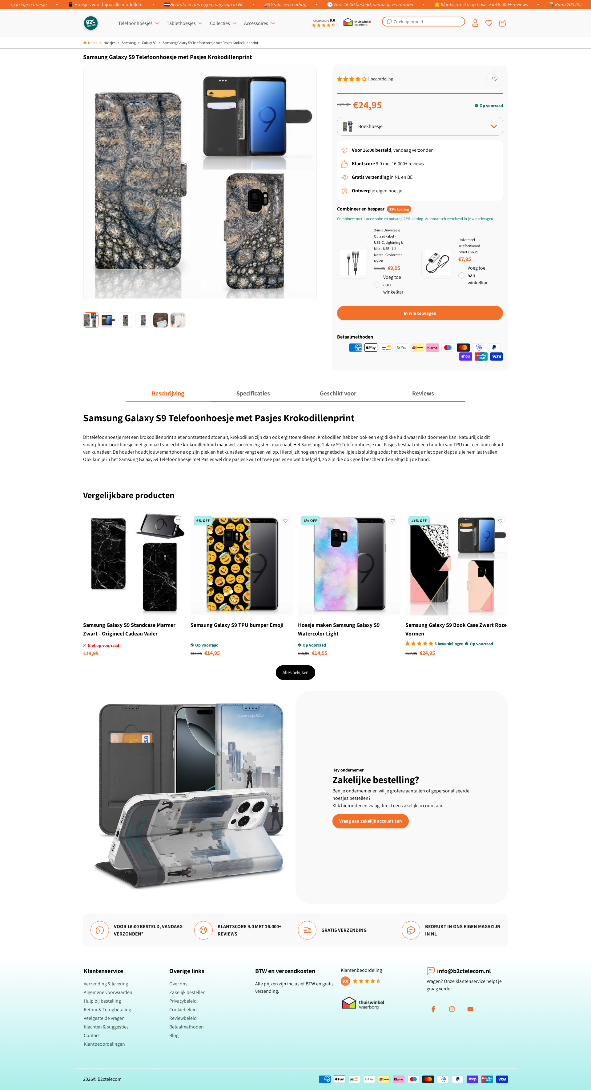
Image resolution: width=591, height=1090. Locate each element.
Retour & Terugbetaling (107, 1009)
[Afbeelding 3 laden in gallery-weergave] (125, 320)
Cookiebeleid (183, 1009)
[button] (423, 21)
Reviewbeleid (183, 1018)
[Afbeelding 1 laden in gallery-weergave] (90, 320)
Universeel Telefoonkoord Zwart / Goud (469, 245)
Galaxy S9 (149, 42)
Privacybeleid (183, 1001)
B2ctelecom (110, 1079)
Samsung (129, 42)
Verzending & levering (106, 983)
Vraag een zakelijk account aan (370, 821)
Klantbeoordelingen (104, 1044)
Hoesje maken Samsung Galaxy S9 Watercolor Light (339, 629)
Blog (174, 1035)
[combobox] (423, 21)
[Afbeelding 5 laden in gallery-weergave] (160, 320)
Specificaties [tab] (253, 393)
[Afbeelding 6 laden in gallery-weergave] (178, 320)
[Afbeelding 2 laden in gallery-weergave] (108, 320)
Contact (92, 1035)
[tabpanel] (295, 437)
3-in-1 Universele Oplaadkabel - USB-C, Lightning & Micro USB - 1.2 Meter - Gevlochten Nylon (388, 245)
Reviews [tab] (423, 393)
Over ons (178, 983)
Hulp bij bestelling (102, 1001)
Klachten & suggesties (106, 1027)
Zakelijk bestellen (187, 992)
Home (92, 42)
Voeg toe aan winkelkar (393, 284)
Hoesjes (109, 42)
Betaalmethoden (186, 1027)
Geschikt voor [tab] (338, 393)
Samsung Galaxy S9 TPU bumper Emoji (237, 624)
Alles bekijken (295, 672)
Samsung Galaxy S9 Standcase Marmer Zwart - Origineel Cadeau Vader (129, 629)
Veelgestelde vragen (104, 1018)
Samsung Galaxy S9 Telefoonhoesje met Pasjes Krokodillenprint (210, 42)
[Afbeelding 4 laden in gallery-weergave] (143, 320)
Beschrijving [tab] (168, 393)
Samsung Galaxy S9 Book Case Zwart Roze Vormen (456, 629)
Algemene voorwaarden (108, 992)
